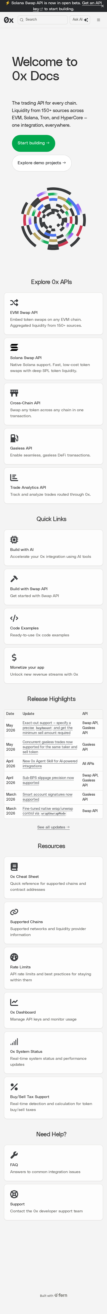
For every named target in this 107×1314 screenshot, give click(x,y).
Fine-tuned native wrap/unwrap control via (48, 811)
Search (31, 19)
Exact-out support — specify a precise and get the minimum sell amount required (48, 728)
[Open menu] (98, 19)
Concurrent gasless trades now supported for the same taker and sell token (50, 747)
